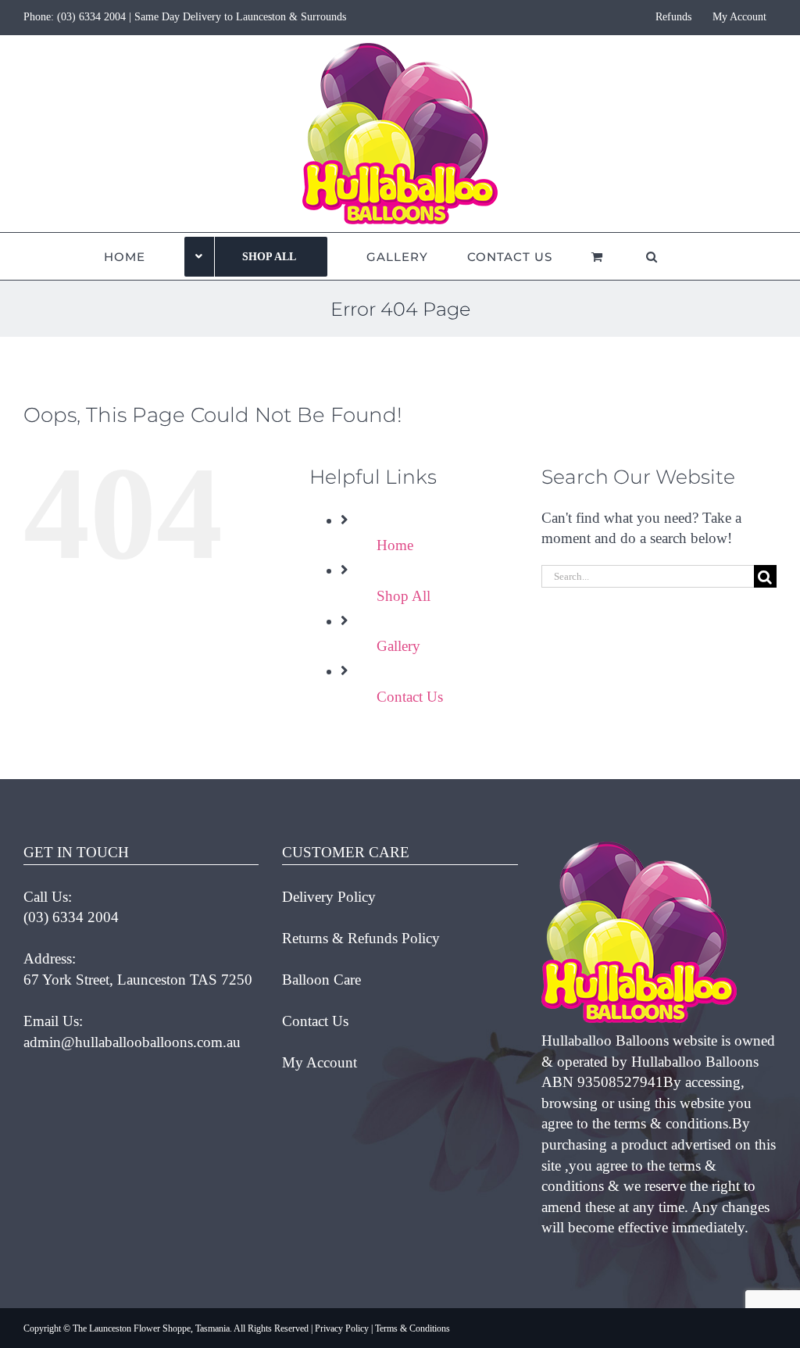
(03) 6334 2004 (91, 17)
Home (395, 545)
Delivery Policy (329, 897)
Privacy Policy (342, 1328)
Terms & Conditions (412, 1328)
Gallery (398, 646)
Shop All (403, 596)
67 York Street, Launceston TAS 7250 (137, 979)
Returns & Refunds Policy (361, 938)
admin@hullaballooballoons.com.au (132, 1042)
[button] (652, 256)
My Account (319, 1062)
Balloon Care (321, 979)
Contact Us (410, 696)
